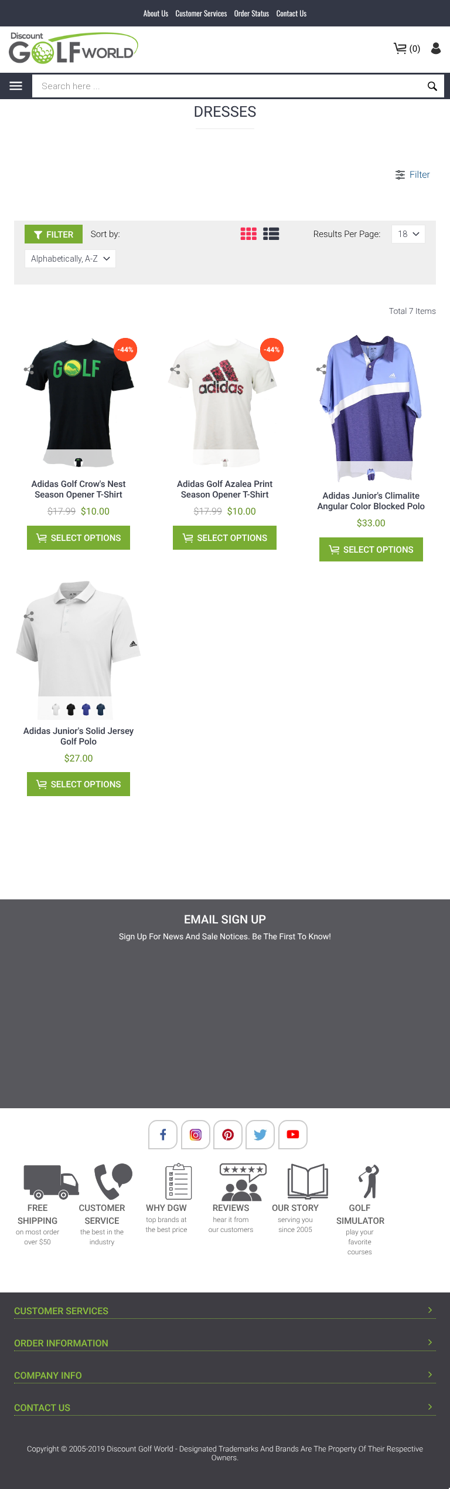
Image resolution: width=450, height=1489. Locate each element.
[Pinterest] (222, 1134)
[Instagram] (189, 1134)
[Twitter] (254, 1134)
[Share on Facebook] (30, 387)
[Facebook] (157, 1134)
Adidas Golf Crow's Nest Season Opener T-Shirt (78, 489)
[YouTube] (287, 1134)
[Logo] (77, 48)
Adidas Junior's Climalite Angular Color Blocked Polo (371, 501)
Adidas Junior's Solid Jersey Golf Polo (78, 736)
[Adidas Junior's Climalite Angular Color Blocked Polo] (370, 408)
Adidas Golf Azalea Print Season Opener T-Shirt (224, 489)
